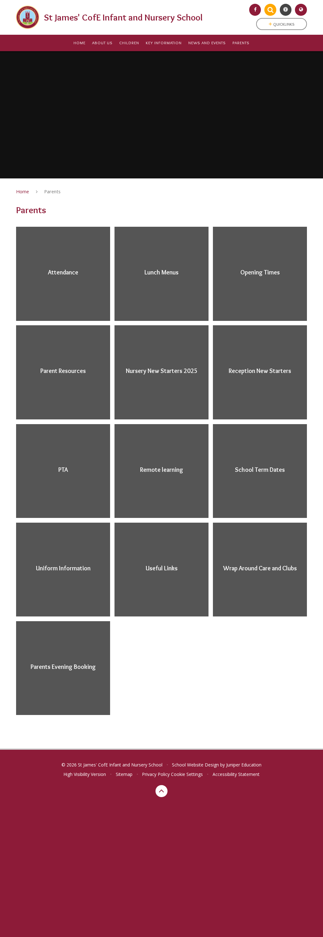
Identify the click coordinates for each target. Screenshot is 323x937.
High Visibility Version (84, 774)
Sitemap (124, 774)
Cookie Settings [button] (187, 774)
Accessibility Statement (236, 774)
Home (22, 191)
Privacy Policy (156, 774)
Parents (52, 191)
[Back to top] (161, 791)
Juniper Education (243, 765)
